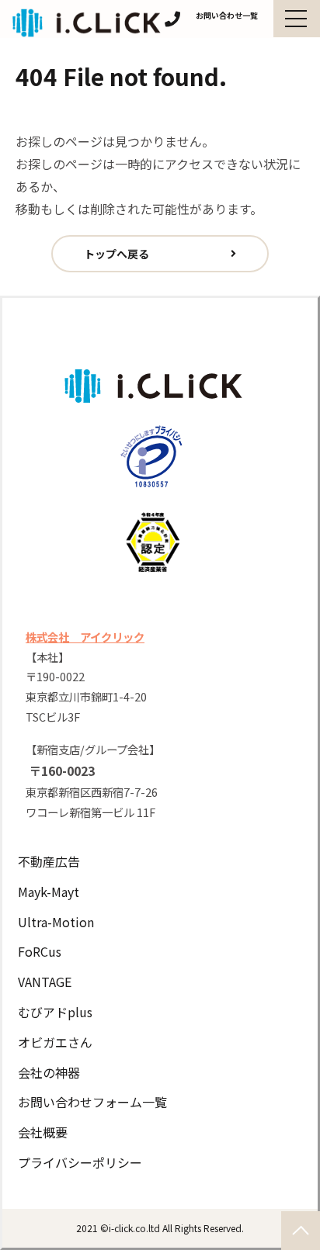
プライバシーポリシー (80, 1162)
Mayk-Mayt (48, 891)
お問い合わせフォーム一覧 (92, 1101)
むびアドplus (55, 1011)
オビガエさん (55, 1042)
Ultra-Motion (56, 921)
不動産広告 (49, 861)
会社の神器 (49, 1072)
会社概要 (43, 1132)
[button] (296, 18)
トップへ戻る (116, 253)
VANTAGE (44, 981)
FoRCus (39, 951)
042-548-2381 (172, 19)
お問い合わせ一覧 (227, 15)
